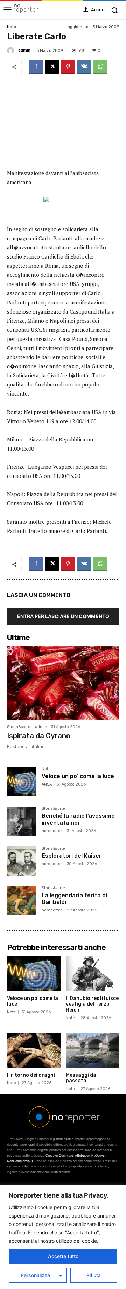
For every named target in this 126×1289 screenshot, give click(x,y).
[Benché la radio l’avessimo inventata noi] (21, 821)
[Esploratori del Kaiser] (21, 861)
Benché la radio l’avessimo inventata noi (78, 819)
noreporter (52, 831)
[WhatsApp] (100, 67)
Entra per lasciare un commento (63, 616)
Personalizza (35, 1275)
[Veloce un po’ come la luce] (21, 781)
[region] (63, 1237)
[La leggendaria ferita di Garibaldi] (21, 900)
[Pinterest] (68, 67)
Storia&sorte (18, 727)
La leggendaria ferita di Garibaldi (74, 898)
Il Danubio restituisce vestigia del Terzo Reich (92, 1004)
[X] (52, 67)
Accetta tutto (63, 1256)
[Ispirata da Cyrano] (63, 683)
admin (24, 50)
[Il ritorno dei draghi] (34, 1050)
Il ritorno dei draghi (31, 1075)
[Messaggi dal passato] (92, 1050)
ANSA (47, 784)
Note (11, 27)
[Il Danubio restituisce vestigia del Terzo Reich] (92, 973)
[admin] (11, 50)
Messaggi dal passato (82, 1078)
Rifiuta (93, 1275)
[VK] (84, 67)
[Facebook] (36, 67)
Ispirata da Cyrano (38, 736)
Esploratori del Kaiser (72, 855)
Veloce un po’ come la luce (78, 776)
